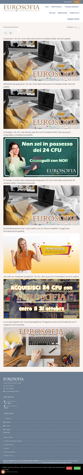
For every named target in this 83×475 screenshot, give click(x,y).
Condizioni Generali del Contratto (12, 441)
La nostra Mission (8, 444)
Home (47, 7)
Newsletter (68, 2)
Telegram (7, 422)
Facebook (8, 418)
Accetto (77, 468)
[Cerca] (5, 33)
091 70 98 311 (10, 386)
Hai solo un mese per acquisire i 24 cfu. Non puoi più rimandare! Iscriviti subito (41, 276)
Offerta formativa (56, 7)
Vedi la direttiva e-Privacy (10, 472)
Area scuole (52, 13)
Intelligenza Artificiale (73, 19)
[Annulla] (10, 33)
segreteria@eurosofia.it (12, 391)
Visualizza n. (70, 27)
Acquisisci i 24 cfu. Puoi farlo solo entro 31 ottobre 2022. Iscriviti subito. (37, 38)
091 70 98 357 (10, 388)
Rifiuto (69, 468)
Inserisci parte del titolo (11, 27)
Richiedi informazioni (9, 452)
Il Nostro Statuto (8, 437)
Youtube (7, 426)
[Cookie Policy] (3, 472)
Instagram (8, 429)
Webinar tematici (62, 13)
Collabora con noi (74, 13)
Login (77, 2)
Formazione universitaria (71, 7)
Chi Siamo (6, 448)
